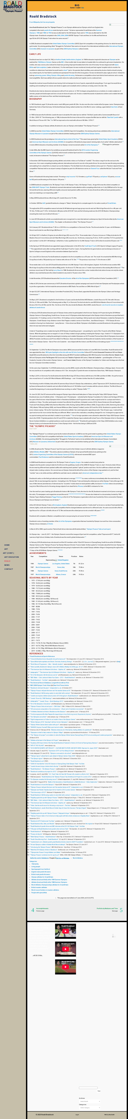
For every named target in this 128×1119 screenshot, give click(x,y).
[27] (117, 341)
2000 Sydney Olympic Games (90, 133)
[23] (112, 341)
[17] (77, 259)
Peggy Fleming (57, 497)
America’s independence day (92, 473)
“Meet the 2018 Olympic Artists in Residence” (43, 850)
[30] (120, 341)
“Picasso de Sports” (36, 834)
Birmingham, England (60, 505)
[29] (119, 341)
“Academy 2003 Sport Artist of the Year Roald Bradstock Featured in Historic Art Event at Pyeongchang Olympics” (64, 743)
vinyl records (70, 176)
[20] (100, 286)
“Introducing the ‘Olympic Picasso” (40, 847)
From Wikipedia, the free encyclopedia (42, 22)
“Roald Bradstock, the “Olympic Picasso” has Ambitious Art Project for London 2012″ (66, 777)
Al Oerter (50, 524)
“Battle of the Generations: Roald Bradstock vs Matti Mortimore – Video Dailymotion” (73, 782)
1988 (44, 33)
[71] (58, 550)
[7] (123, 141)
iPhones (80, 486)
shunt (65, 70)
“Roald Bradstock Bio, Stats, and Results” (42, 823)
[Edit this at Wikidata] (61, 858)
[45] (79, 478)
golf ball (89, 176)
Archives (82, 1098)
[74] (61, 550)
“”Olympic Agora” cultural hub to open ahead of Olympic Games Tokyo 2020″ (53, 756)
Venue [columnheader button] (61, 556)
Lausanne (44, 441)
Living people (35, 866)
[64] (103, 510)
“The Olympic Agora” (36, 758)
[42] (76, 478)
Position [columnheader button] (74, 556)
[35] (32, 344)
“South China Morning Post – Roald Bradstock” (44, 839)
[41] (102, 472)
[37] (89, 388)
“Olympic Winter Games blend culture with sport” (44, 724)
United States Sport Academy (108, 139)
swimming (38, 75)
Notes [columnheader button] (81, 556)
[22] (111, 341)
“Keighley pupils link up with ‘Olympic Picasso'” (44, 797)
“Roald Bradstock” (35, 831)
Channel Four (95, 168)
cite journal (88, 661)
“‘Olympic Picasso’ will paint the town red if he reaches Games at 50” (50, 690)
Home (72, 8)
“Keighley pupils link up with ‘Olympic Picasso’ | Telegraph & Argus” (50, 813)
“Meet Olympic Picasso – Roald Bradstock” (43, 837)
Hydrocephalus (41, 67)
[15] (121, 240)
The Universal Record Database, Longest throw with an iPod (49, 683)
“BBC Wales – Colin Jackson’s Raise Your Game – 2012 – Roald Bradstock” (52, 677)
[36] (88, 388)
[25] (114, 341)
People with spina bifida (39, 892)
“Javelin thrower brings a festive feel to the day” (44, 766)
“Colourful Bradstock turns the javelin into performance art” (48, 659)
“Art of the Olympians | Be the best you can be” (44, 675)
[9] (64, 155)
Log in (77, 1114)
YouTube (105, 483)
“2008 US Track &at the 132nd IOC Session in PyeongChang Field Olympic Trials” (54, 764)
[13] (58, 213)
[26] (115, 341)
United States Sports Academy (73, 436)
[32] (123, 341)
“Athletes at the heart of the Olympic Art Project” (44, 740)
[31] (121, 341)
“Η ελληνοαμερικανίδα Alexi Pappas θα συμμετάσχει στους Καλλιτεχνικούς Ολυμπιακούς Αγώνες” (60, 714)
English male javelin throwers (41, 872)
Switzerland (51, 441)
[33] (30, 344)
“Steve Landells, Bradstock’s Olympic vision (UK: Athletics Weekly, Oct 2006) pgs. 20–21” (56, 667)
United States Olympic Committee (63, 43)
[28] (118, 341)
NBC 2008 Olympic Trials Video (40, 685)
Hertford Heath (61, 59)
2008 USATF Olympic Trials (40, 187)
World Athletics (78, 858)
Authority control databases (39, 858)
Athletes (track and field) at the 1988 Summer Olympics (49, 882)
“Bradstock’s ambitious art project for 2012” (43, 771)
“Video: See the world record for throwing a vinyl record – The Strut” (50, 805)
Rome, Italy (61, 567)
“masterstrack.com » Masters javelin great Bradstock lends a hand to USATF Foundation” (56, 842)
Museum (36, 441)
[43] (77, 478)
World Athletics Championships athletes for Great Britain (49, 885)
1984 (38, 33)
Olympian (113, 59)
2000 (58, 35)
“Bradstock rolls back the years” (39, 688)
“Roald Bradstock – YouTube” (39, 680)
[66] (92, 515)
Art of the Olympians (91, 145)
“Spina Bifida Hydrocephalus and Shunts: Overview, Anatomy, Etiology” (51, 661)
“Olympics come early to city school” (60, 753)
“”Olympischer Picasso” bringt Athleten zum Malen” (45, 852)
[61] (59, 499)
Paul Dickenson (44, 457)
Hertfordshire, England (73, 59)
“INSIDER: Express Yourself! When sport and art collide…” (47, 727)
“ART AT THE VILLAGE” (37, 745)
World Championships (43, 567)
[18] (78, 259)
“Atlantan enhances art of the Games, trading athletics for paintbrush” (71, 730)
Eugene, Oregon (75, 462)
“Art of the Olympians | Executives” (40, 704)
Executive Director (66, 278)
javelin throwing (69, 75)
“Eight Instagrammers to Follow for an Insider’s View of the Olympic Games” (53, 719)
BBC (62, 62)
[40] (49, 451)
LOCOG (71, 454)
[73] (60, 550)
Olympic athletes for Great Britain (42, 877)
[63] (102, 510)
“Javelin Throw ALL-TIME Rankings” (41, 698)
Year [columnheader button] (32, 556)
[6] (79, 138)
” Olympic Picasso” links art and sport (98, 529)
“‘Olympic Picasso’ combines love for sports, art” (44, 855)
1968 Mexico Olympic (45, 62)
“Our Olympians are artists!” (38, 717)
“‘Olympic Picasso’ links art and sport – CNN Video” (45, 706)
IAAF (43, 203)
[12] (58, 192)
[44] (78, 478)
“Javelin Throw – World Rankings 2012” (51, 701)
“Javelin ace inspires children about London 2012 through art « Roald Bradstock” (54, 696)
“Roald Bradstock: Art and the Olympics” (42, 784)
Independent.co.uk (55, 688)
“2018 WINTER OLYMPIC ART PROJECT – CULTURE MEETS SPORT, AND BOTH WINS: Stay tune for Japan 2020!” (64, 748)
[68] (94, 515)
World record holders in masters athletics (45, 890)
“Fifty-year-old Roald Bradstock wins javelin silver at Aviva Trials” (49, 829)
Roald (78, 8)
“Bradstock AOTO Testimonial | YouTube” (42, 821)
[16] (30, 248)
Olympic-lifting (56, 75)
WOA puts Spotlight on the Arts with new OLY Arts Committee (65, 352)
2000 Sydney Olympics (71, 49)
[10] (34, 171)
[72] (59, 550)
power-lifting (46, 75)
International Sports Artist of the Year (67, 139)
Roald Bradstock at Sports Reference (42, 656)
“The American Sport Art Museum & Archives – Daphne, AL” (48, 669)
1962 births (35, 864)
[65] (91, 515)
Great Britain (112, 203)
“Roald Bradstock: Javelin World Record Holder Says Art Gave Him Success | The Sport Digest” (58, 808)
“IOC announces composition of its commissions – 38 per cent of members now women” (57, 709)
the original (89, 823)
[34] (31, 344)
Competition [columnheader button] (43, 556)
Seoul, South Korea (61, 571)
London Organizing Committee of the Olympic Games (50, 454)
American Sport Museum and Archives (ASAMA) (48, 142)
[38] (71, 415)
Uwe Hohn (114, 107)
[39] (79, 420)
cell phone (103, 176)
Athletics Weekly (39, 452)
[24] (113, 341)
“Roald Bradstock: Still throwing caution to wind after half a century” (50, 693)
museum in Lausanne (47, 49)
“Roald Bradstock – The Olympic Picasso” (42, 769)
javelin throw (48, 30)
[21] (39, 294)
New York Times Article (61, 685)
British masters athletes (39, 887)
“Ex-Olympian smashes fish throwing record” (43, 779)
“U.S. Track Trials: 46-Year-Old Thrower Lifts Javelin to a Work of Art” (68, 774)
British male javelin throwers (40, 874)
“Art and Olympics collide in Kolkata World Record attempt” (47, 844)
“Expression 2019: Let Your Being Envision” (61, 751)
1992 (49, 33)
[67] (93, 515)
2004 (62, 35)
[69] (95, 515)
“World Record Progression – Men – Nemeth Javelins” (46, 664)
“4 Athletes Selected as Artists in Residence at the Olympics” (48, 711)
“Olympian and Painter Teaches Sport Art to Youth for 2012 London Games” (52, 790)
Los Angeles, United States (61, 563)
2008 (66, 35)
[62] (101, 510)
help (118, 661)
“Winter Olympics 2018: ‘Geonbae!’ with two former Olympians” (49, 722)
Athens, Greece (61, 574)
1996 (86, 33)
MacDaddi (111, 1114)
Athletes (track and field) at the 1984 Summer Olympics (49, 879)
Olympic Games (43, 563)
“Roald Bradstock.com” (37, 761)
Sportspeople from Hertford (40, 869)
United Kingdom (63, 560)
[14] (120, 240)
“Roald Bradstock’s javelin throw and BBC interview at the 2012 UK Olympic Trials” (54, 826)
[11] (65, 179)
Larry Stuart (57, 270)
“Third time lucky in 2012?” (38, 792)
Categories (33, 861)
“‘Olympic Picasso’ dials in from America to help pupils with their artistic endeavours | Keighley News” (60, 816)
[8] (98, 144)
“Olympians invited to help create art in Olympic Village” (46, 732)
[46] (81, 478)
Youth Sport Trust (90, 246)
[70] (85, 536)
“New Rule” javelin (112, 117)
